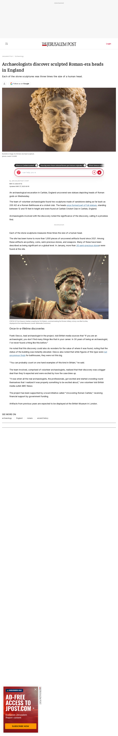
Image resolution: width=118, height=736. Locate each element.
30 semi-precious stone (87, 245)
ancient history (42, 418)
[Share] (4, 83)
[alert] (20, 710)
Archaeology (19, 56)
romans (30, 418)
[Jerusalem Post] (59, 44)
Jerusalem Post (7, 56)
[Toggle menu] (6, 43)
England (19, 418)
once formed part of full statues (82, 205)
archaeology (7, 418)
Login (108, 44)
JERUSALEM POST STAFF (20, 181)
